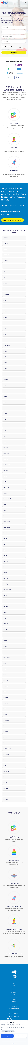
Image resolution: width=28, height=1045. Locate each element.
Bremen (5, 674)
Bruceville (6, 759)
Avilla (5, 425)
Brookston (6, 725)
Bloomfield (6, 578)
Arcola (5, 374)
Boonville (6, 629)
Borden (5, 635)
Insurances (14, 992)
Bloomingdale (7, 584)
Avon (5, 436)
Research (14, 1001)
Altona (5, 305)
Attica (5, 402)
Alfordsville (6, 294)
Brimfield (6, 697)
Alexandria (6, 283)
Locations (14, 999)
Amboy (5, 317)
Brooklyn (5, 714)
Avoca (5, 430)
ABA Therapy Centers (14, 1008)
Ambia (5, 311)
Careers (14, 990)
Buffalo (5, 782)
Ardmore (6, 379)
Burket (5, 793)
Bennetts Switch (7, 498)
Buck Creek (6, 771)
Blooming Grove (7, 589)
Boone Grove (6, 623)
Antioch (5, 362)
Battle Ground (7, 464)
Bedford (5, 481)
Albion (5, 277)
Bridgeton (6, 686)
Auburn (5, 408)
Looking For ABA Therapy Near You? (12, 220)
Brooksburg (6, 720)
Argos (5, 385)
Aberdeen (6, 237)
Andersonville (7, 345)
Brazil (5, 669)
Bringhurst (6, 703)
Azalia (5, 442)
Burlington (6, 799)
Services (14, 987)
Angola (5, 351)
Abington (6, 243)
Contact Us (14, 997)
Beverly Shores (7, 527)
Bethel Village (7, 521)
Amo (5, 334)
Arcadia (5, 368)
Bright (5, 691)
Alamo (5, 266)
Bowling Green (7, 657)
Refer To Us (14, 1006)
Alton (5, 300)
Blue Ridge (6, 606)
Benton (5, 504)
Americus (6, 322)
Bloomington (6, 595)
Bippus (5, 549)
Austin (5, 419)
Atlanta (5, 396)
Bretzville (6, 680)
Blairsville (6, 561)
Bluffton (5, 612)
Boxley (5, 663)
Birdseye (5, 555)
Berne (5, 510)
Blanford (5, 566)
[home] (4, 3)
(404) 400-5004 (15, 1013)
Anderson (6, 339)
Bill (4, 544)
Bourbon (5, 652)
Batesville (6, 459)
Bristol (5, 708)
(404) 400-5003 (15, 1016)
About (14, 985)
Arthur (5, 391)
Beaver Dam (6, 476)
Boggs (5, 618)
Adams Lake (6, 254)
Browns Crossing (7, 748)
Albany (5, 271)
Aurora (5, 413)
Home (14, 983)
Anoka (5, 356)
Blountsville (6, 601)
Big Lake (5, 538)
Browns (5, 737)
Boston (5, 640)
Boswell (5, 646)
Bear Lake (6, 470)
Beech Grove (6, 487)
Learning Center (14, 1004)
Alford (5, 288)
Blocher (5, 572)
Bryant (5, 765)
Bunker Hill (6, 788)
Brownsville (6, 754)
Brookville (6, 731)
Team (14, 994)
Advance (6, 260)
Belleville (5, 493)
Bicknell (5, 532)
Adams (5, 249)
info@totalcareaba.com (15, 1019)
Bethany (5, 515)
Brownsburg (6, 742)
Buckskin (6, 776)
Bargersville (6, 453)
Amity (5, 328)
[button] (25, 2)
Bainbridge (6, 447)
